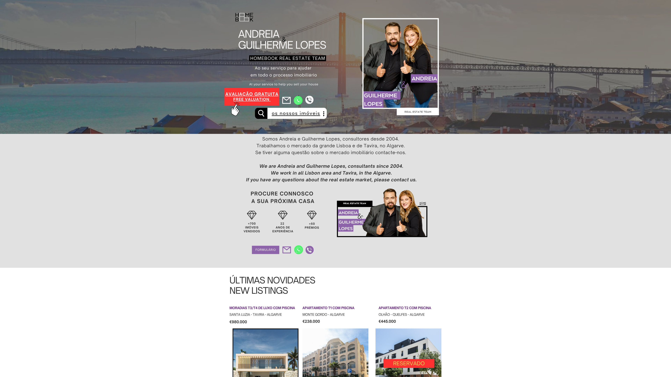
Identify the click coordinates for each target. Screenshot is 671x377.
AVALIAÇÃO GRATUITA (252, 94)
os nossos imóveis (296, 113)
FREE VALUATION (251, 99)
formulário (265, 250)
